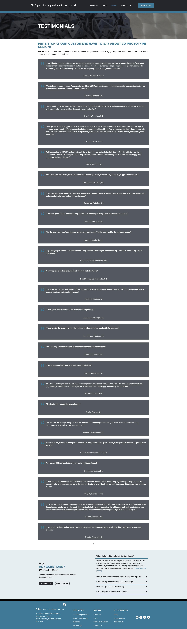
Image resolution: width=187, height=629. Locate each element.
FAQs (104, 5)
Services (94, 5)
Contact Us (126, 5)
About (114, 5)
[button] (94, 5)
